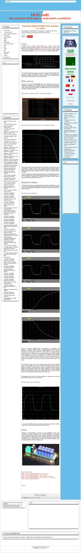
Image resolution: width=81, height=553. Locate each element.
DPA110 (50, 352)
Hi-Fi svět (40, 15)
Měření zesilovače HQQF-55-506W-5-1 (30, 478)
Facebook (70, 104)
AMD (5, 45)
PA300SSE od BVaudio (41, 352)
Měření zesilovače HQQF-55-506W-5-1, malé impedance (34, 475)
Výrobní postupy (7, 37)
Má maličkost (7, 57)
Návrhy (38, 497)
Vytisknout (34, 32)
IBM (5, 50)
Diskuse (23, 485)
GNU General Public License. (13, 506)
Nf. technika (6, 35)
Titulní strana (7, 30)
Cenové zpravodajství (9, 43)
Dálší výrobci (7, 52)
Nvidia (5, 48)
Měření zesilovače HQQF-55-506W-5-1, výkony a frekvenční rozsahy (37, 476)
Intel (5, 47)
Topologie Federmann (33, 364)
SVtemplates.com (43, 548)
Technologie (6, 42)
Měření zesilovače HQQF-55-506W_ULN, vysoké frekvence (42, 45)
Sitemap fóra (70, 74)
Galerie (5, 38)
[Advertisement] (40, 6)
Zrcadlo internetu (8, 32)
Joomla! (5, 505)
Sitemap (70, 72)
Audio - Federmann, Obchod (10, 33)
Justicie (5, 55)
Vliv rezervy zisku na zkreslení (40, 50)
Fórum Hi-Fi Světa (70, 97)
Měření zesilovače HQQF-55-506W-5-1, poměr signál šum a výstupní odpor (38, 477)
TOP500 (6, 53)
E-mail (39, 32)
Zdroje (5, 40)
